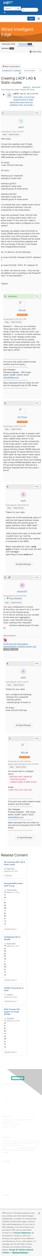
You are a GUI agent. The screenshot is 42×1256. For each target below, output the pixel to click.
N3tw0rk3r (10, 1018)
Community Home (8, 44)
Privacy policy (8, 1179)
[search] (18, 8)
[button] (39, 1213)
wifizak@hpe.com (11, 377)
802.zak (22, 310)
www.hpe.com (11, 1148)
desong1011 (22, 591)
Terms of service (9, 1182)
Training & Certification (11, 1205)
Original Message (24, 564)
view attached (15, 598)
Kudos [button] (37, 113)
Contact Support (9, 1202)
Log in (31, 19)
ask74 (21, 127)
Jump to (31, 87)
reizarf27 (10, 994)
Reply (5, 134)
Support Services (9, 1198)
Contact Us (7, 1172)
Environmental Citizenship (12, 1175)
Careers (6, 1168)
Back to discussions (12, 66)
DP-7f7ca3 (22, 417)
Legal (5, 1186)
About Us (6, 1165)
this (7, 433)
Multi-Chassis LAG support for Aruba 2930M (12, 1011)
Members (7, 48)
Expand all (7, 70)
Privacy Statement (22, 1233)
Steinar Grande (12, 890)
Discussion (25, 44)
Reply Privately (14, 134)
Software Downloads (10, 1209)
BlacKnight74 (11, 943)
